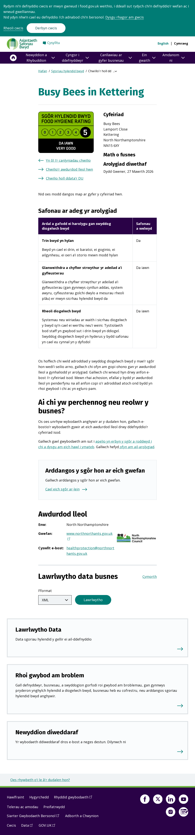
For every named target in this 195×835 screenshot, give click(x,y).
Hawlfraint (15, 797)
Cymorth (149, 576)
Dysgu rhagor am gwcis (124, 17)
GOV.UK (48, 827)
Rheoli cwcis (13, 28)
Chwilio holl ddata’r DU (64, 178)
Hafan (42, 71)
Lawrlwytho (93, 599)
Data (28, 827)
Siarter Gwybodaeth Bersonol (34, 817)
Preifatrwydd (54, 807)
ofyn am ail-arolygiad (136, 447)
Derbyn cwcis (46, 28)
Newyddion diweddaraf (46, 732)
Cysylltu (53, 42)
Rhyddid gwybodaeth (74, 798)
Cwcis (11, 825)
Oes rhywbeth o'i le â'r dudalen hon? (40, 779)
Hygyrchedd (39, 797)
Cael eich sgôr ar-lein (62, 489)
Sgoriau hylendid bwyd (67, 71)
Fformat (45, 590)
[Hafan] (13, 58)
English (163, 43)
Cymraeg (181, 43)
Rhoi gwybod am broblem (49, 675)
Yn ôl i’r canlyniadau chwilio (68, 160)
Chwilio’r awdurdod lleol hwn (69, 169)
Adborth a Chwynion (81, 815)
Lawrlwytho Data (38, 629)
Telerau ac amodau (22, 807)
